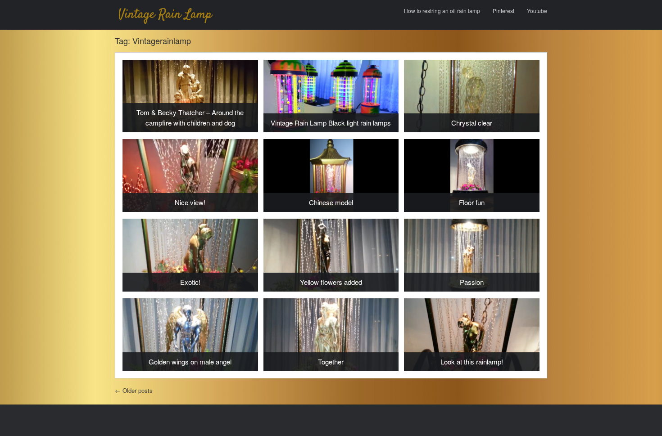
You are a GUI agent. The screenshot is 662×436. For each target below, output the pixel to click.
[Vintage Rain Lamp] (166, 15)
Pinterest (503, 10)
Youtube (537, 10)
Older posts (134, 390)
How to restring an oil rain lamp (442, 10)
